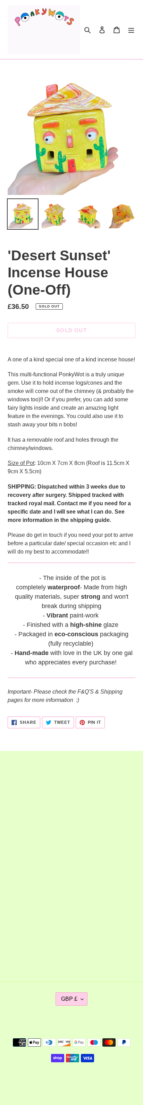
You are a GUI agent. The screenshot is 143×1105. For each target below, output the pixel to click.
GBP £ (69, 999)
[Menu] (131, 30)
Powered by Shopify (94, 1081)
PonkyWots (58, 1081)
